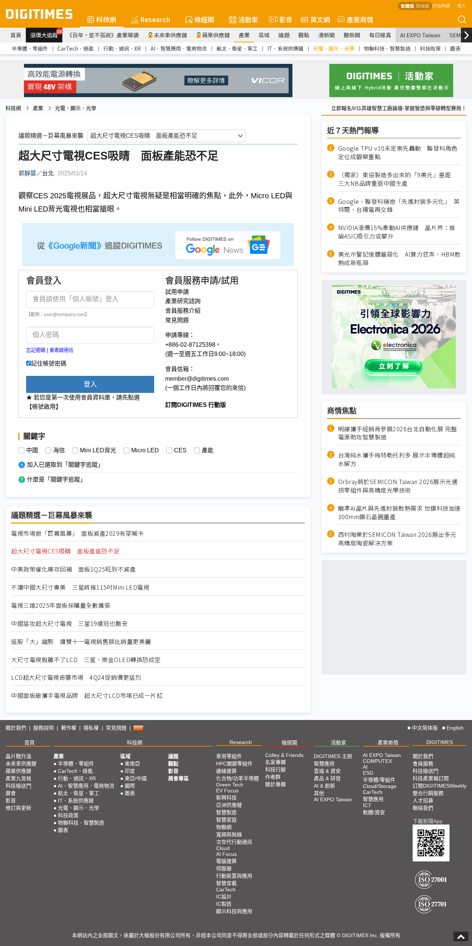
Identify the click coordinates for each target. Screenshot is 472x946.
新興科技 (226, 798)
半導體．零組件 (30, 48)
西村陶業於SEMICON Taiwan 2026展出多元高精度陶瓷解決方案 (397, 538)
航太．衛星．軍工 (237, 48)
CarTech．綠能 (76, 48)
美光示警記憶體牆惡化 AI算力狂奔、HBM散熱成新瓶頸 (399, 258)
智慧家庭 (226, 820)
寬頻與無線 (229, 834)
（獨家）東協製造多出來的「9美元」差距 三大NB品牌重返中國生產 (397, 179)
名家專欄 (275, 762)
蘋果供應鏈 (216, 35)
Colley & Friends (284, 755)
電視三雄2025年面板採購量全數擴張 (60, 605)
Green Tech (229, 785)
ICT (367, 805)
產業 (244, 35)
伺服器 (224, 868)
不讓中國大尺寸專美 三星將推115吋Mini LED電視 (80, 587)
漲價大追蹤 (46, 34)
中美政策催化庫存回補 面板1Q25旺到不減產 (73, 569)
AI (365, 767)
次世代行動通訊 (234, 842)
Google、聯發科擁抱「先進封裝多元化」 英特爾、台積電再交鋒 (399, 205)
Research (155, 19)
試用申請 (177, 292)
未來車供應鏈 (170, 35)
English (455, 728)
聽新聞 (352, 35)
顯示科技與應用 (234, 911)
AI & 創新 (324, 786)
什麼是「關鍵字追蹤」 (56, 479)
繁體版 (407, 6)
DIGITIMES (439, 742)
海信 (59, 450)
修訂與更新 (18, 808)
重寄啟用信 (61, 350)
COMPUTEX (377, 761)
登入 (461, 5)
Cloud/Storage (379, 786)
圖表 (455, 48)
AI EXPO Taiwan (420, 35)
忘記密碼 (35, 350)
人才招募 (423, 800)
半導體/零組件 (379, 780)
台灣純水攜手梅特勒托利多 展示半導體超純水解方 (396, 459)
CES (180, 450)
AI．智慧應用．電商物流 (178, 48)
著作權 (68, 728)
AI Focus (226, 854)
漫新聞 (326, 35)
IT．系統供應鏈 (285, 48)
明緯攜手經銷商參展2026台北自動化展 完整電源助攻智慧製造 (397, 432)
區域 (264, 35)
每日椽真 (380, 35)
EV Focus (227, 791)
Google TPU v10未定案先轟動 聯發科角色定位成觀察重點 (398, 152)
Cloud (223, 848)
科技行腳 (275, 769)
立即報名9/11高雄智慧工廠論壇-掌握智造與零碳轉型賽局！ (398, 108)
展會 (11, 793)
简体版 (422, 6)
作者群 (273, 777)
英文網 (320, 19)
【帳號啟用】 (44, 407)
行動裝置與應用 (234, 876)
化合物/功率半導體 (237, 778)
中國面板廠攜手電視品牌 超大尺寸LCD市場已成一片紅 (87, 695)
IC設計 (224, 896)
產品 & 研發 (327, 778)
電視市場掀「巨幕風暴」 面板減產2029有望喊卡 (77, 533)
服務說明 (43, 728)
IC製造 (224, 904)
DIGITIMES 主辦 (333, 756)
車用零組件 (229, 756)
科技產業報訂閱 (431, 778)
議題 (283, 35)
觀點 (303, 35)
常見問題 (177, 320)
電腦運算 (226, 861)
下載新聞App (427, 821)
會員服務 (423, 764)
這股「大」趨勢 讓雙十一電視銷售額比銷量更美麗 (81, 641)
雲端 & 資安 (327, 771)
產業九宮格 (18, 778)
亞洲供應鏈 (229, 805)
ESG (368, 773)
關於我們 (16, 728)
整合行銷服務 (428, 793)
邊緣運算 (226, 771)
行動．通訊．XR (122, 48)
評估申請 (441, 5)
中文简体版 (425, 728)
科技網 (106, 19)
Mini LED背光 (98, 450)
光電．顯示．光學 (333, 48)
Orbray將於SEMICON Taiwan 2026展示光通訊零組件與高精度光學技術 (398, 485)
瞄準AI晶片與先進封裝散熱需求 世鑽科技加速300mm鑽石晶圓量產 (399, 512)
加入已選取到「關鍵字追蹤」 (65, 465)
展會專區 (178, 778)
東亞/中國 (136, 778)
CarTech (226, 889)
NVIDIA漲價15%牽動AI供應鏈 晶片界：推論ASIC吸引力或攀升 (396, 231)
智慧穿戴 (226, 883)
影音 (282, 19)
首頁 (15, 35)
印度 (130, 771)
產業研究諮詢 (183, 301)
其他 (319, 793)
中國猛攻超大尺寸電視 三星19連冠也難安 (69, 623)
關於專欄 (275, 784)
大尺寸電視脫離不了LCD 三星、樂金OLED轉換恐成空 (86, 659)
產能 (208, 450)
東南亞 (132, 764)
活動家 (248, 19)
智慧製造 (226, 812)
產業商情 (360, 19)
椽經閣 (204, 19)
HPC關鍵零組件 (234, 764)
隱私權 (91, 728)
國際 (130, 786)
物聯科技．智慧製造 (387, 48)
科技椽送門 (18, 786)
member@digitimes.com (197, 379)
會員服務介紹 (183, 311)
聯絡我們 (423, 808)
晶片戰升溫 (18, 756)
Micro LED (145, 450)
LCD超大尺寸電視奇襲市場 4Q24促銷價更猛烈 (76, 677)
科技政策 (430, 48)
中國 (32, 450)
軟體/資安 (374, 812)
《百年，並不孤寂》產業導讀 (103, 35)
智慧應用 (324, 764)
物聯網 (224, 827)
